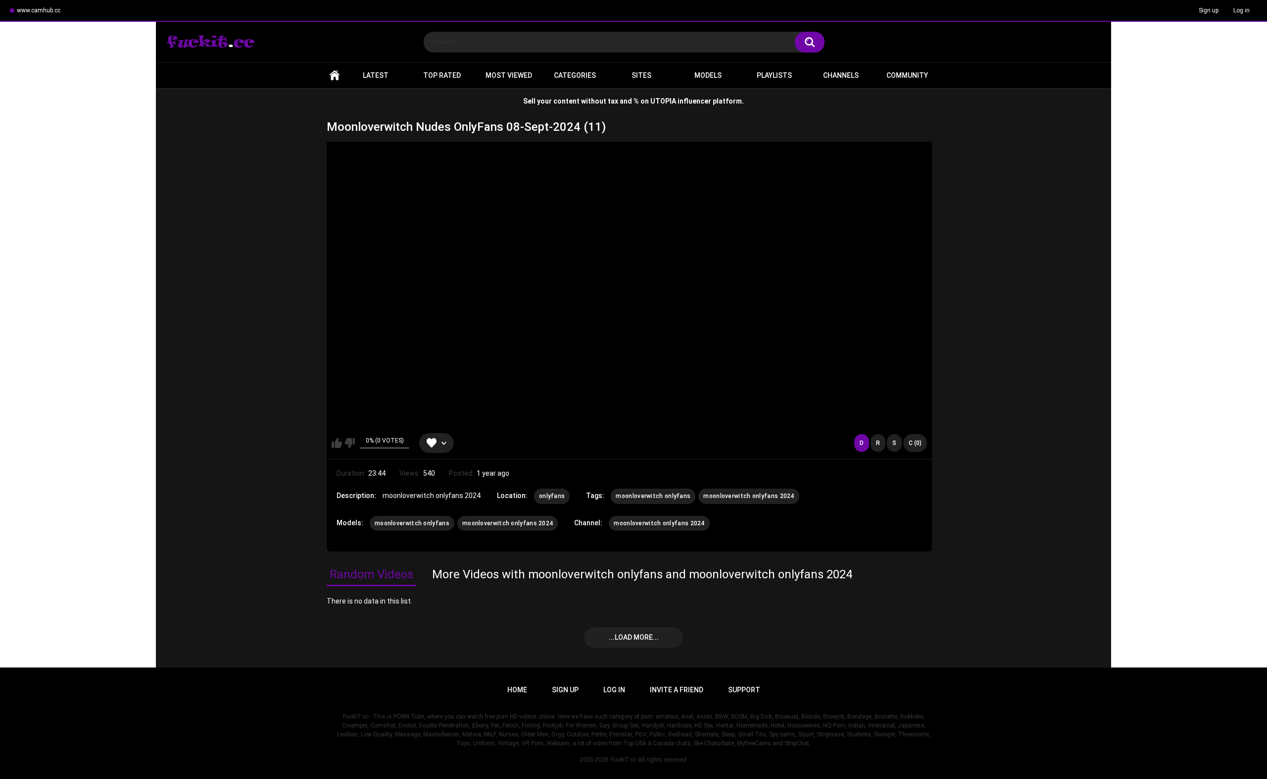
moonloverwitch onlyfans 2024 (748, 496)
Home (334, 75)
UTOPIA (663, 101)
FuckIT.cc (623, 759)
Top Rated (442, 75)
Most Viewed (509, 75)
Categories (575, 75)
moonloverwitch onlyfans (653, 496)
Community (907, 75)
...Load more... (634, 637)
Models (708, 75)
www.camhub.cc (38, 10)
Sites (641, 75)
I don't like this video (349, 443)
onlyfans (552, 496)
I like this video (337, 443)
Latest (376, 75)
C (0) (915, 443)
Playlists (774, 75)
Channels (841, 75)
